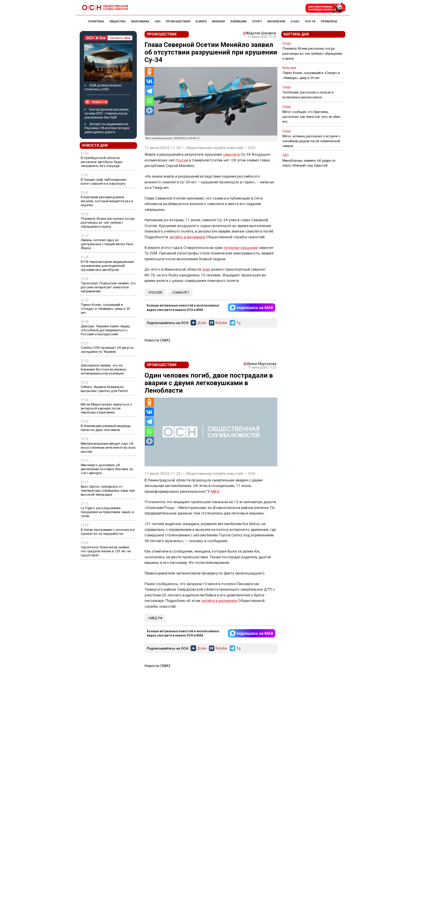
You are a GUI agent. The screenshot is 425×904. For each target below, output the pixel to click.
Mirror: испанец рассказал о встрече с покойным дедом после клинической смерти (311, 141)
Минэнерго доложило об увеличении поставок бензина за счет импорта (107, 469)
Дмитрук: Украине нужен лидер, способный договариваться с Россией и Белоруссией (105, 330)
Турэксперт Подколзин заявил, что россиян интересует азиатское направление (108, 287)
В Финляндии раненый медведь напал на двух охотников (106, 428)
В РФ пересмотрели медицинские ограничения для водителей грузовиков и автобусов (107, 266)
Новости (99, 102)
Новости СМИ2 (157, 340)
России (182, 160)
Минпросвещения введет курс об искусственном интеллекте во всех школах (108, 448)
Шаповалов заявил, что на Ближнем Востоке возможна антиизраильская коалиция (103, 369)
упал (206, 269)
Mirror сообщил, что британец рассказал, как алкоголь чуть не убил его (311, 117)
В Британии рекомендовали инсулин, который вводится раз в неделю (107, 201)
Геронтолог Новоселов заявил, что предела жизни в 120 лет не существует (106, 551)
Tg (238, 323)
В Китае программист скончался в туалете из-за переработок (108, 532)
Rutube (221, 323)
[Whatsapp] (149, 100)
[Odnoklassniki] (149, 71)
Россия (156, 292)
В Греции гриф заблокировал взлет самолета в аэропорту (103, 182)
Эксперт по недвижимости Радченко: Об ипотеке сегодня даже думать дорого (107, 128)
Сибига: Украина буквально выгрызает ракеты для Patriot (104, 389)
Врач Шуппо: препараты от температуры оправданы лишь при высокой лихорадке (108, 491)
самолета (231, 154)
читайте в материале (187, 237)
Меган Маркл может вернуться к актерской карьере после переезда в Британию (106, 408)
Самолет (181, 292)
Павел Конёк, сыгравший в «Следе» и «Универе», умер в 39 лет (105, 309)
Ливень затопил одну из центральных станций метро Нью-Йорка (107, 244)
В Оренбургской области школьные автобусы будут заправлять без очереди (102, 162)
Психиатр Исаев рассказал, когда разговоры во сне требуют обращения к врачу (107, 223)
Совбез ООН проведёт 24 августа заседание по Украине (107, 350)
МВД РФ (156, 618)
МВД (215, 491)
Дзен (201, 323)
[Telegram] (149, 91)
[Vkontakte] (149, 81)
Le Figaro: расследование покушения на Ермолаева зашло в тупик (107, 512)
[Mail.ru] (149, 110)
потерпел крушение (241, 247)
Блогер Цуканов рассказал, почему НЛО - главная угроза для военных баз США (107, 113)
